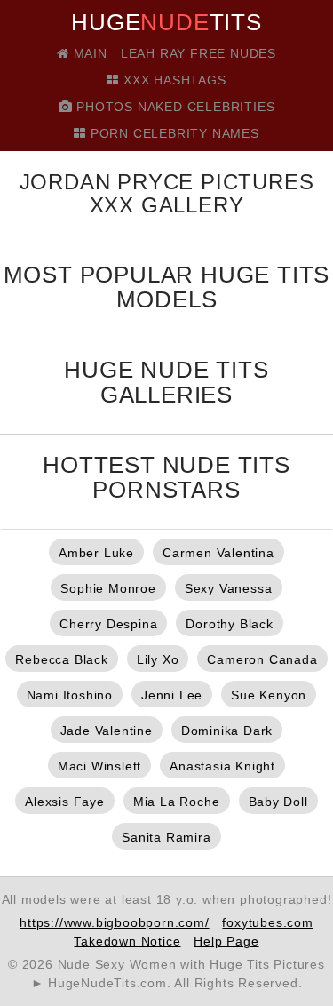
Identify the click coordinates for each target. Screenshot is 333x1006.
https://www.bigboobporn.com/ (114, 922)
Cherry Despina (108, 624)
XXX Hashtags (172, 80)
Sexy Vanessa (229, 588)
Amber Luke (96, 553)
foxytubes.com (267, 922)
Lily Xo (158, 659)
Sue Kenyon (268, 695)
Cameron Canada (262, 659)
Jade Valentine (106, 730)
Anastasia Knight (222, 766)
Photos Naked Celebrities (173, 107)
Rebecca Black (61, 659)
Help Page (226, 941)
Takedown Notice (127, 941)
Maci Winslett (99, 766)
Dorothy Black (229, 624)
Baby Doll (278, 801)
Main (88, 53)
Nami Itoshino (70, 695)
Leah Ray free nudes (198, 53)
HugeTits (166, 22)
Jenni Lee (171, 695)
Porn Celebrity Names (172, 133)
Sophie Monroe (107, 588)
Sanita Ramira (166, 837)
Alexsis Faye (65, 801)
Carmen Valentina (218, 553)
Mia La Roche (176, 801)
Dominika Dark (227, 730)
